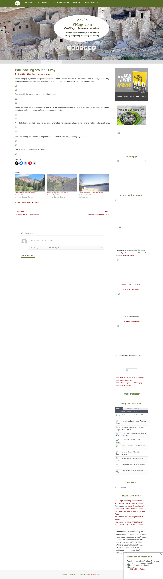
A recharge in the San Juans (25, 192)
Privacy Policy (95, 574)
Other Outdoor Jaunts (31, 62)
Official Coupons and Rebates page (129, 383)
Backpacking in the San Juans (57, 192)
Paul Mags (31, 74)
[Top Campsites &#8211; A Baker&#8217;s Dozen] (94, 182)
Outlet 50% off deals (124, 380)
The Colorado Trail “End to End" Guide (134, 415)
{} (59, 247)
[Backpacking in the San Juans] (62, 182)
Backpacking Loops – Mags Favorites (134, 421)
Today (123, 411)
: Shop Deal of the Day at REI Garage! (130, 377)
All (141, 411)
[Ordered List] (43, 247)
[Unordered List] (46, 247)
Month (135, 411)
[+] (62, 247)
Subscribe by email (61, 2)
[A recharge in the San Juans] (30, 182)
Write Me (76, 2)
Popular (119, 409)
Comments (128, 409)
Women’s (124, 284)
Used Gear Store (123, 385)
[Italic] (34, 247)
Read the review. (128, 255)
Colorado (36, 203)
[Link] (56, 247)
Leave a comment (44, 74)
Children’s (137, 284)
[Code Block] (53, 247)
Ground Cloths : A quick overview (132, 458)
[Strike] (40, 247)
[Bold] (31, 247)
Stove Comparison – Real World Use (133, 446)
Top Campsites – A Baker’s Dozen (91, 192)
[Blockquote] (49, 247)
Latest (136, 409)
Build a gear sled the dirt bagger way (133, 464)
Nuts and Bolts (43, 2)
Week (129, 411)
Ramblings (29, 2)
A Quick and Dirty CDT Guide (131, 439)
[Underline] (37, 247)
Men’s (131, 284)
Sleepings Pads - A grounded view (132, 470)
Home (18, 62)
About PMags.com (92, 2)
